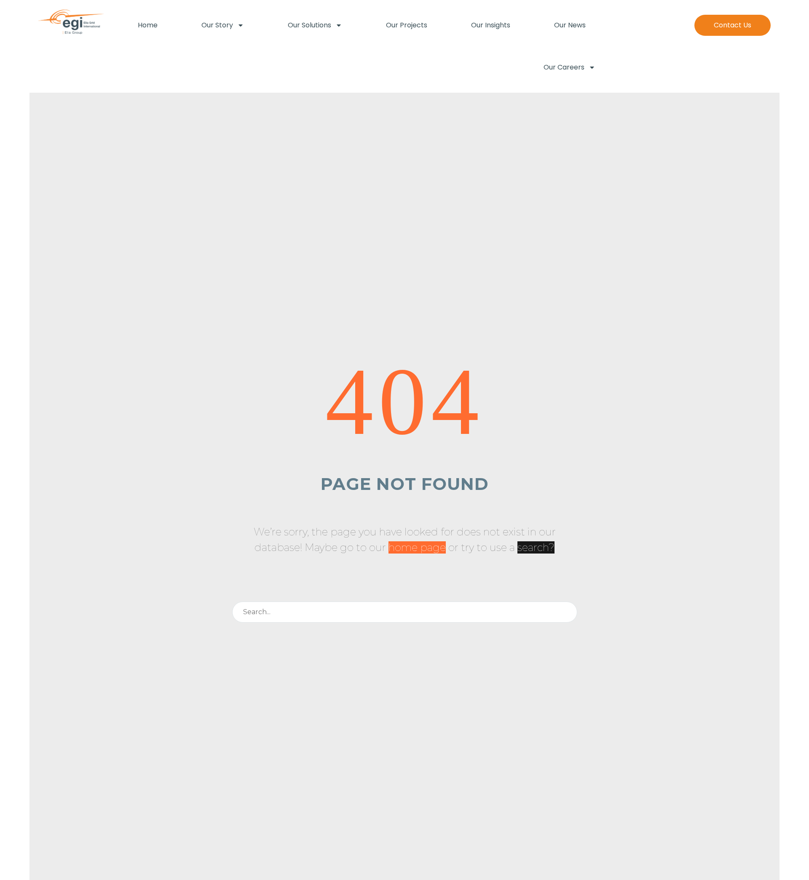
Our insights (490, 25)
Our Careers (564, 67)
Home (148, 25)
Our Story (217, 25)
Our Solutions (309, 25)
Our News (570, 25)
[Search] (567, 612)
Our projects (406, 25)
